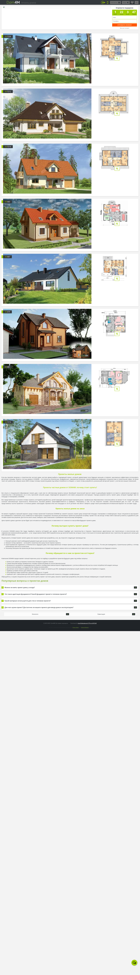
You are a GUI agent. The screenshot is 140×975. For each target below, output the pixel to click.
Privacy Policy (76, 627)
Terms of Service (85, 627)
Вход (124, 2)
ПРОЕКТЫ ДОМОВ (28, 3)
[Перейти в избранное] (132, 1)
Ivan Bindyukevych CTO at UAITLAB (87, 623)
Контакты (114, 2)
